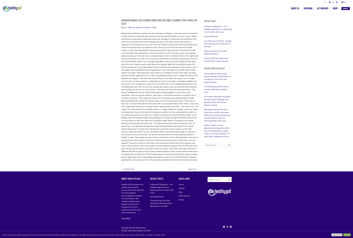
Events (181, 200)
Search (227, 143)
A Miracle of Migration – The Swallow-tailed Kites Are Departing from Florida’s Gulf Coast (218, 29)
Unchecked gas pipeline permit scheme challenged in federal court (216, 89)
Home (181, 184)
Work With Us (184, 196)
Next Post (193, 169)
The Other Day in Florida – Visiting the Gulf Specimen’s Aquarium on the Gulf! (217, 44)
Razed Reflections (211, 36)
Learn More (125, 218)
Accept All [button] (347, 235)
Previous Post (128, 169)
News (154, 27)
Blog (180, 192)
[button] (325, 2)
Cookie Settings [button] (337, 235)
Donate (182, 188)
